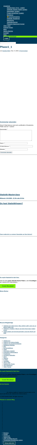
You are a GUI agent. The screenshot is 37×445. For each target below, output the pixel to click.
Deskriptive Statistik (9, 351)
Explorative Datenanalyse (10, 352)
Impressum (6, 435)
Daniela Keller (6, 51)
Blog (5, 29)
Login (6, 38)
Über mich (6, 26)
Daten (5, 349)
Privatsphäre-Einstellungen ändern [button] (13, 440)
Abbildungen (6, 341)
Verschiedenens (7, 365)
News (5, 356)
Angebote (6, 6)
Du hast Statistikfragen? (11, 203)
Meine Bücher (8, 31)
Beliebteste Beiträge (9, 345)
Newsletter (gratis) (13, 11)
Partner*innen (8, 27)
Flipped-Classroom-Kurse (15, 24)
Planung (5, 358)
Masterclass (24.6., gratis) (16, 8)
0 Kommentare (23, 51)
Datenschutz (7, 437)
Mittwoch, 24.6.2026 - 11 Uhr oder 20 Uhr (12, 198)
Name (2, 143)
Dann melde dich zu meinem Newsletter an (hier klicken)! (16, 234)
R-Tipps (5, 359)
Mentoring (10, 20)
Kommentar (3, 129)
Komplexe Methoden (9, 355)
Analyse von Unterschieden (11, 342)
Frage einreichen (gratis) (15, 13)
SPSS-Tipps (6, 362)
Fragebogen (6, 354)
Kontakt (6, 33)
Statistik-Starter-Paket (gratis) (17, 9)
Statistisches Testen (9, 364)
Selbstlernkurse (12, 22)
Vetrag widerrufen (9, 443)
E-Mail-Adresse (5, 146)
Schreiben (6, 361)
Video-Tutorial (7, 367)
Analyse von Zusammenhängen (12, 343)
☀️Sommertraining (13, 17)
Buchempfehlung (8, 348)
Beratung (10, 15)
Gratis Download (10, 36)
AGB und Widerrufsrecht (10, 438)
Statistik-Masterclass (10, 195)
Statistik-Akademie (13, 19)
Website (2, 149)
